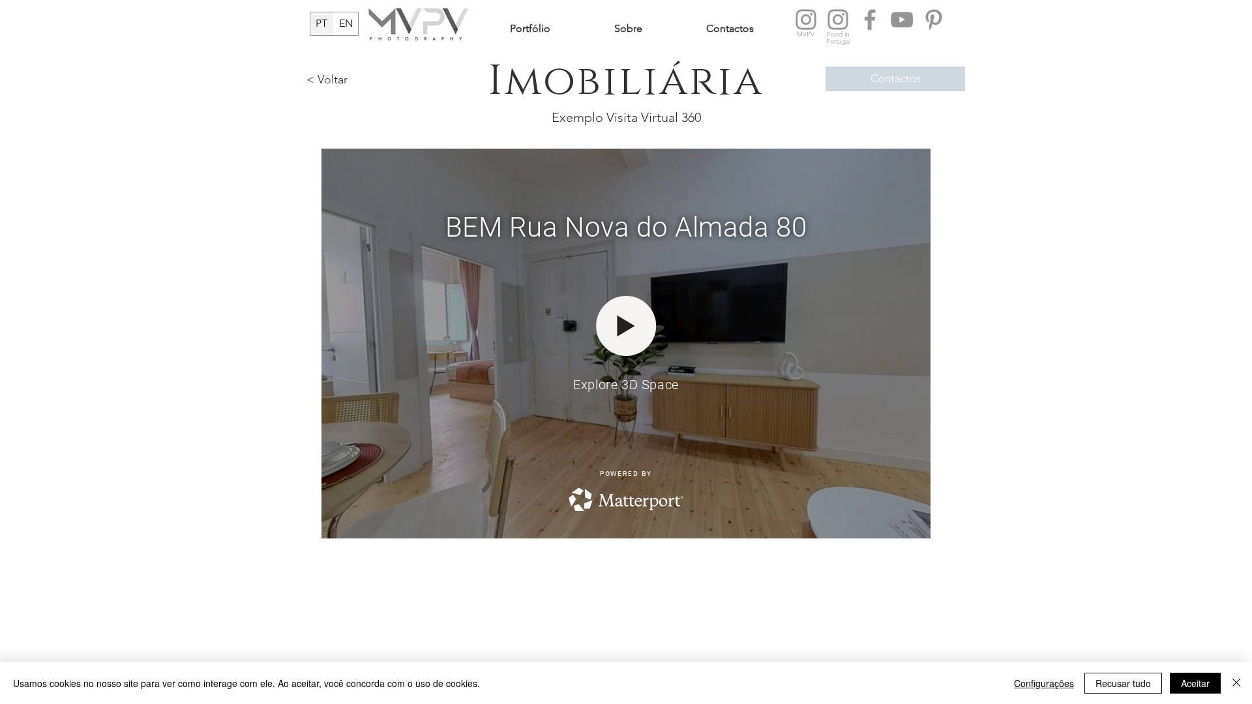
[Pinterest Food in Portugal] (933, 19)
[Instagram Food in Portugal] (838, 19)
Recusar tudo (1123, 683)
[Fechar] (1236, 683)
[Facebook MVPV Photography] (870, 19)
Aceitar (1195, 683)
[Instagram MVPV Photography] (806, 19)
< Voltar (327, 79)
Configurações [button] (1044, 683)
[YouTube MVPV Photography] (902, 19)
